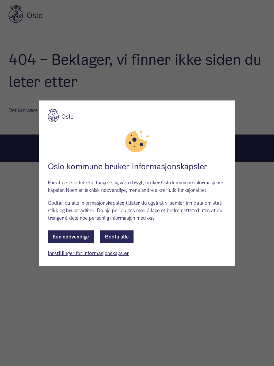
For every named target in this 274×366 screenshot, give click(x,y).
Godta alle (117, 236)
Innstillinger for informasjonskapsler (88, 253)
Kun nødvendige (71, 236)
